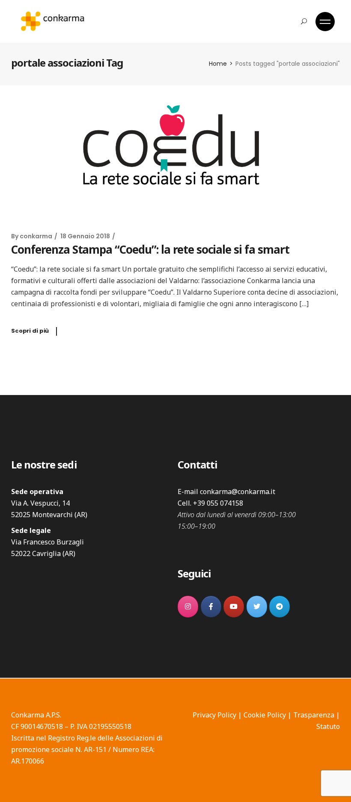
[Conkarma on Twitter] (257, 607)
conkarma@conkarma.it (237, 491)
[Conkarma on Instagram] (188, 607)
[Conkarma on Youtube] (233, 607)
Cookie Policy (265, 715)
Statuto (328, 726)
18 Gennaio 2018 (85, 236)
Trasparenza (313, 715)
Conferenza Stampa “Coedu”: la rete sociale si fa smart (150, 249)
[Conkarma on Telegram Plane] (279, 607)
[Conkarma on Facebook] (211, 607)
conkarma (36, 236)
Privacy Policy (214, 715)
